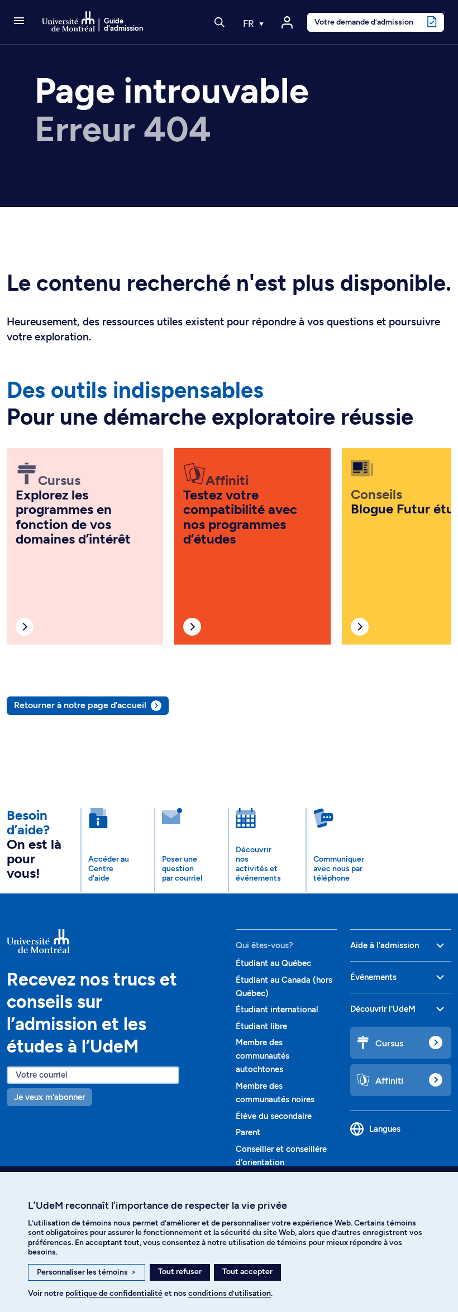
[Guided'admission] (114, 941)
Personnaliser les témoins (86, 1272)
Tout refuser (180, 1271)
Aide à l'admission (384, 945)
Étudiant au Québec (273, 963)
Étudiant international (277, 1010)
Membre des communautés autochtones (262, 1055)
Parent (248, 1132)
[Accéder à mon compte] (287, 22)
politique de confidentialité (114, 1293)
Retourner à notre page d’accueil (80, 705)
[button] (19, 21)
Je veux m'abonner (49, 1097)
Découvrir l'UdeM (383, 1009)
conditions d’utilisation (229, 1293)
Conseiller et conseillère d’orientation (281, 1155)
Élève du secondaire (274, 1116)
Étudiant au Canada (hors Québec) (284, 986)
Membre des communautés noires (275, 1092)
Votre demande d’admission (363, 22)
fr (249, 23)
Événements (373, 977)
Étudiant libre (261, 1026)
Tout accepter (247, 1271)
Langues (384, 1129)
